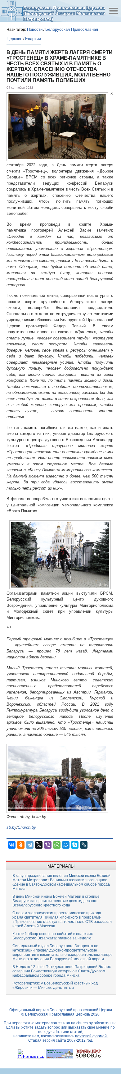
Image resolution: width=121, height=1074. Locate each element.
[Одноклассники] (21, 845)
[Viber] (48, 845)
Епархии (33, 38)
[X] (39, 845)
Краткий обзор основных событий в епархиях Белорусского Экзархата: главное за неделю (52, 936)
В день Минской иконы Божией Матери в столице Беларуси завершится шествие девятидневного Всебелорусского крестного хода (56, 900)
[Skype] (74, 845)
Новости (35, 29)
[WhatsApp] (56, 845)
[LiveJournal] (83, 845)
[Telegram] (30, 845)
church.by (84, 1023)
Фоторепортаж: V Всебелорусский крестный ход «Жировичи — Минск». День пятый (55, 985)
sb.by (11, 827)
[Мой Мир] (65, 845)
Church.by (27, 827)
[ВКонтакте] (12, 845)
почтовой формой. (91, 1036)
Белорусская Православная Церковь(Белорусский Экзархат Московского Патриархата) (64, 13)
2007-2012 (76, 1040)
